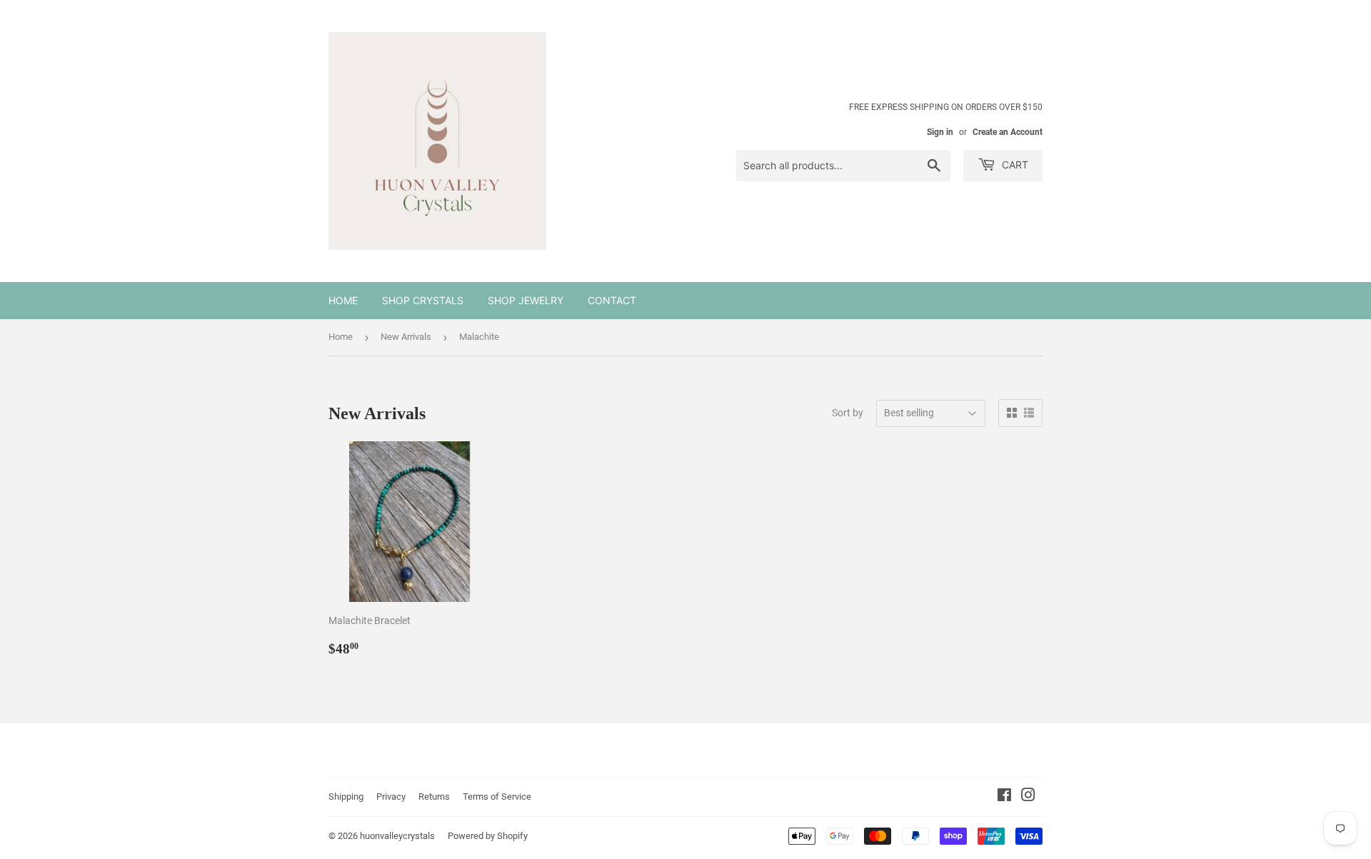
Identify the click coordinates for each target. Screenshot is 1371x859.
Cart (1013, 165)
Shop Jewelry (525, 300)
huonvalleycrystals (397, 835)
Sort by (847, 412)
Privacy (391, 796)
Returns (434, 796)
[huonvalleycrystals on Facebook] (1004, 797)
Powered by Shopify (488, 835)
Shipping (345, 796)
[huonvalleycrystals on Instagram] (1028, 797)
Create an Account (1008, 132)
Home (343, 300)
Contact (612, 300)
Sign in (940, 132)
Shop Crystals (422, 300)
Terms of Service (497, 796)
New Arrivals (406, 336)
